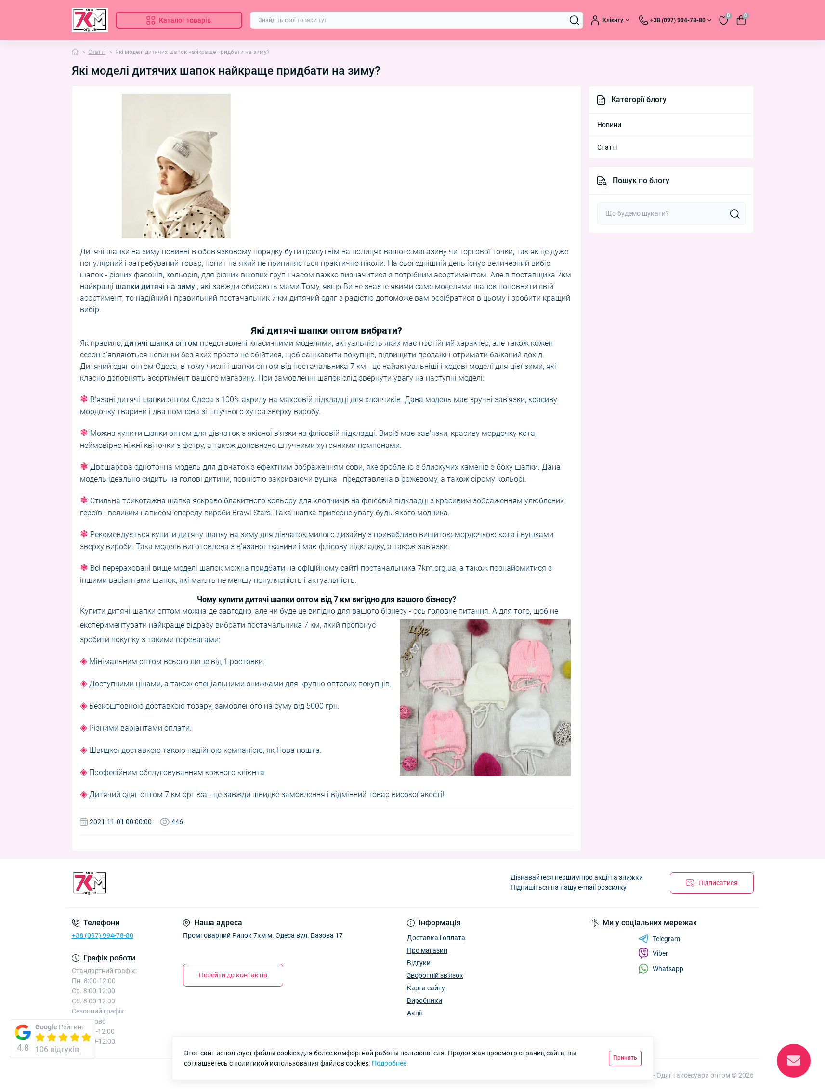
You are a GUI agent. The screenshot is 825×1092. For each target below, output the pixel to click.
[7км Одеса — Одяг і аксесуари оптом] (239, 883)
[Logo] (90, 20)
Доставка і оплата (436, 938)
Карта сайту (426, 988)
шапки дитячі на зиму (155, 286)
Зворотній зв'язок (435, 975)
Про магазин (427, 950)
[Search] (574, 20)
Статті (96, 52)
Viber (660, 953)
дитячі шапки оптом (161, 343)
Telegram (666, 939)
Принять (625, 1057)
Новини (609, 124)
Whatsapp (668, 969)
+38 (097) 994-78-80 (102, 935)
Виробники (424, 1000)
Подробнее (389, 1063)
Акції (414, 1013)
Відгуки (419, 963)
